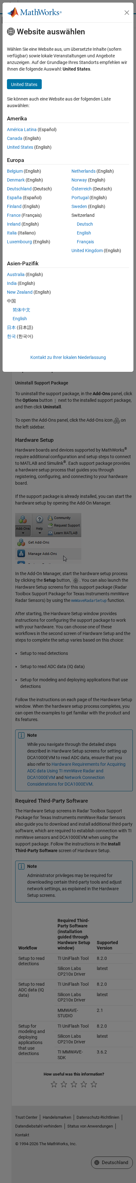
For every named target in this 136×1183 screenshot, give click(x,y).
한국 (11, 336)
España (14, 197)
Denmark (16, 179)
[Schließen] (126, 12)
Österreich (81, 188)
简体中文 (21, 309)
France (14, 215)
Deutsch (85, 224)
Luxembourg (19, 241)
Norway (79, 179)
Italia (12, 232)
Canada (14, 138)
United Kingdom (87, 250)
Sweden (79, 206)
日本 (11, 327)
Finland (14, 206)
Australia (16, 274)
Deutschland (19, 188)
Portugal (80, 197)
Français (85, 241)
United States (20, 147)
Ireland (14, 224)
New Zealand (20, 292)
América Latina (22, 129)
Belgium (15, 171)
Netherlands (83, 171)
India (12, 283)
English (84, 232)
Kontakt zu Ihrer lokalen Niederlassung (68, 357)
